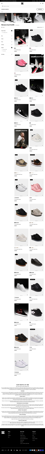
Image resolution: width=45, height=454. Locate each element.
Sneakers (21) (5, 32)
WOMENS (9, 435)
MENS (9, 433)
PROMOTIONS (22, 440)
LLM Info (33, 440)
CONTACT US (34, 433)
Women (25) (5, 49)
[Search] (2, 6)
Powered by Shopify (41, 451)
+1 (19, 247)
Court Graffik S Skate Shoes (33, 149)
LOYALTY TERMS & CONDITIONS (24, 443)
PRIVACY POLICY (22, 435)
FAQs (33, 435)
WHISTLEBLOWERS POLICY (24, 438)
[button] (2, 3)
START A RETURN (34, 438)
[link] (6, 32)
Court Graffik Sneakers (17, 49)
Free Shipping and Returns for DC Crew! (8, 0)
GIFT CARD (21, 433)
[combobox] (23, 6)
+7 (19, 197)
